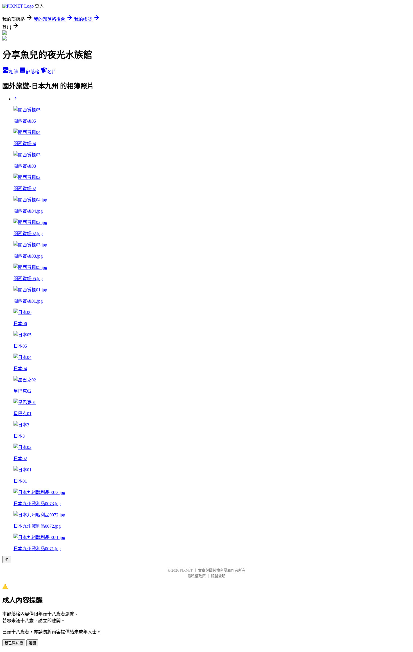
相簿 (14, 71)
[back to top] (6, 559)
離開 (32, 643)
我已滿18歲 (13, 643)
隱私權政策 (196, 576)
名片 (51, 71)
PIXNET (186, 570)
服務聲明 (218, 576)
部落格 (33, 71)
